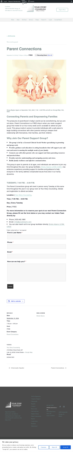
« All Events (11, 36)
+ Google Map (28, 352)
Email (10, 252)
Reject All (54, 447)
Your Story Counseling (23, 195)
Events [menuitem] (32, 1)
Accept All (65, 447)
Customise (43, 447)
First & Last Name (14, 232)
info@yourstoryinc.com (23, 222)
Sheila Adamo (40, 316)
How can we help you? (16, 261)
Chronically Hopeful (17, 368)
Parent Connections (12, 334)
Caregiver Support (35, 399)
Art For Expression (36, 396)
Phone (10, 242)
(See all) (49, 55)
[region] (36, 445)
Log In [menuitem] (5, 1)
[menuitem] (1, 1)
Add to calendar (16, 301)
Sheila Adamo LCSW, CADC (51, 167)
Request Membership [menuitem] (14, 1)
